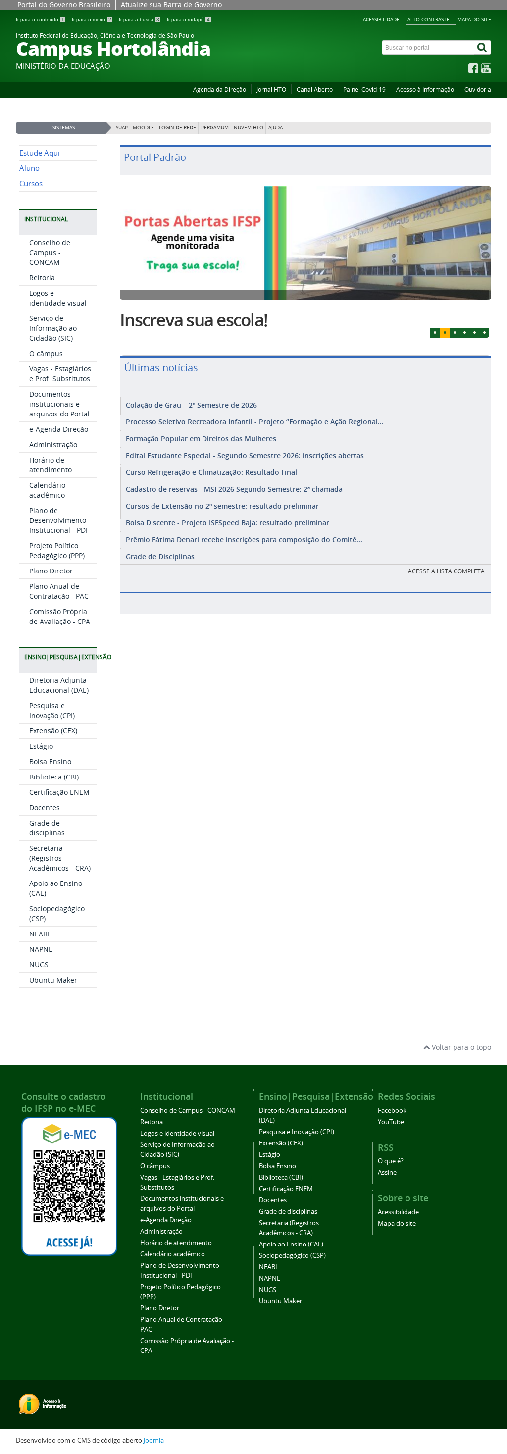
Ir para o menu (91, 19)
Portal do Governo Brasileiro (63, 4)
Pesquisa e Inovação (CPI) (52, 710)
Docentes (44, 807)
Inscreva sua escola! (193, 320)
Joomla (154, 1440)
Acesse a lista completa (446, 571)
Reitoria (42, 277)
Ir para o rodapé (188, 19)
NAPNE (40, 949)
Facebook (392, 1110)
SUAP (122, 127)
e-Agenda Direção (58, 429)
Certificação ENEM (59, 792)
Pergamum (215, 127)
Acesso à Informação (425, 89)
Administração (53, 444)
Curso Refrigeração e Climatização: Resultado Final (211, 472)
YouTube (391, 1122)
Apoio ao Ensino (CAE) (291, 1244)
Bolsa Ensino (50, 761)
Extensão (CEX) (53, 730)
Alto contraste (428, 19)
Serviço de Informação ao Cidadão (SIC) (53, 328)
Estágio (41, 746)
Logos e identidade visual (58, 298)
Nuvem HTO (248, 127)
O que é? (391, 1161)
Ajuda (275, 127)
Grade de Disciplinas (160, 556)
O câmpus (46, 353)
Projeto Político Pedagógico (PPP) (57, 550)
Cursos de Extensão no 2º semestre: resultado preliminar (222, 506)
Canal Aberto (315, 89)
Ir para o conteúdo (40, 19)
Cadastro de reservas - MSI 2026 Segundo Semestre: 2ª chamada (234, 489)
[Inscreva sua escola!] (305, 243)
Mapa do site (474, 19)
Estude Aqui (39, 152)
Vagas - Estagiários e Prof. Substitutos (60, 373)
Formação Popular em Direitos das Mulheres (201, 438)
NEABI (39, 933)
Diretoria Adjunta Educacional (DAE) (59, 685)
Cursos (31, 183)
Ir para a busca (139, 19)
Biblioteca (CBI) (54, 776)
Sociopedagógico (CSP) (292, 1255)
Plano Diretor (51, 570)
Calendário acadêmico (47, 490)
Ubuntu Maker (53, 980)
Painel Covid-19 (364, 89)
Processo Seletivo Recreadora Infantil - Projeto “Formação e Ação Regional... (255, 421)
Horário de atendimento (50, 464)
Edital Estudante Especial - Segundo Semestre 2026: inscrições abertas (245, 455)
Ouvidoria (477, 89)
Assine (387, 1172)
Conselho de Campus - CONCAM (49, 252)
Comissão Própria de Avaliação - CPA (59, 616)
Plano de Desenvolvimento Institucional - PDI (58, 520)
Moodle (143, 127)
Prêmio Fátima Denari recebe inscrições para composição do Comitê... (244, 539)
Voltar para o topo (460, 1047)
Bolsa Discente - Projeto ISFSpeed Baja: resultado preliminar (227, 522)
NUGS (39, 964)
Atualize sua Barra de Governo (171, 4)
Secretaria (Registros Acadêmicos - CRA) (60, 858)
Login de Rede (177, 127)
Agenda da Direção (219, 89)
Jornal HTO (271, 89)
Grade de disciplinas (47, 827)
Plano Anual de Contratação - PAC (59, 591)
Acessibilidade (381, 19)
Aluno (29, 168)
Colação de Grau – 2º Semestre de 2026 (191, 405)
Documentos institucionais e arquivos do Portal (59, 403)
